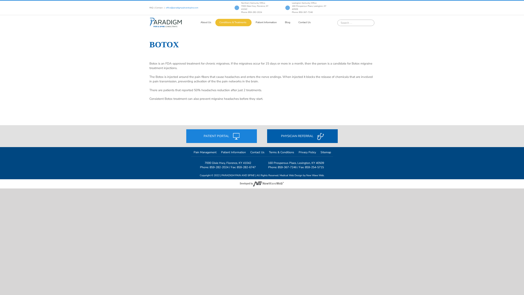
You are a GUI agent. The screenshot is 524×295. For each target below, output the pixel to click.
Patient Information (233, 152)
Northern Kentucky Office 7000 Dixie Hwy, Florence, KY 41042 (254, 6)
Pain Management (205, 152)
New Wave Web (315, 175)
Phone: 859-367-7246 (302, 12)
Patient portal (217, 136)
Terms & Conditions (281, 152)
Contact (159, 7)
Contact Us (257, 152)
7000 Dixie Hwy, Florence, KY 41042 (228, 163)
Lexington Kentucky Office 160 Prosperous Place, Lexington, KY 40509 (309, 6)
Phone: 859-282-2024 (251, 12)
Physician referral (297, 136)
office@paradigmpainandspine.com (182, 7)
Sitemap (326, 152)
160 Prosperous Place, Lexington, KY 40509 (296, 163)
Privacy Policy (307, 152)
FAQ (151, 7)
